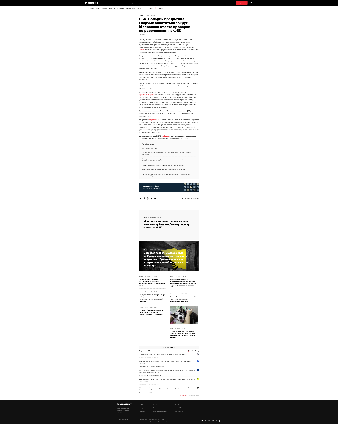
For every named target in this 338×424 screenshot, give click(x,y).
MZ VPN (177, 404)
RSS (155, 404)
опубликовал (154, 120)
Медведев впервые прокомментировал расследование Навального (163, 169)
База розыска (179, 411)
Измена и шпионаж (101, 8)
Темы (141, 404)
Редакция (142, 411)
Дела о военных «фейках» (116, 8)
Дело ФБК (91, 8)
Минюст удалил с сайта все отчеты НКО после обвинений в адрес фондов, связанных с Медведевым (166, 175)
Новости (105, 3)
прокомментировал (147, 95)
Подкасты (141, 3)
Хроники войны (130, 8)
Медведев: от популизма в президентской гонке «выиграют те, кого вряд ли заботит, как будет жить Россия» (166, 160)
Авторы (142, 408)
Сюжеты (112, 3)
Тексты (128, 3)
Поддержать (241, 3)
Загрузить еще (169, 347)
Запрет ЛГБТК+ (141, 8)
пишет (141, 49)
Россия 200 (178, 408)
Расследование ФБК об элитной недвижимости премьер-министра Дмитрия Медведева (166, 153)
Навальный (142, 34)
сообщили (165, 136)
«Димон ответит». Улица (149, 148)
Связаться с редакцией (191, 198)
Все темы (160, 8)
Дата (133, 3)
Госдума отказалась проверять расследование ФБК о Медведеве (163, 165)
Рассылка (156, 408)
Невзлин (150, 8)
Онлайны (120, 3)
